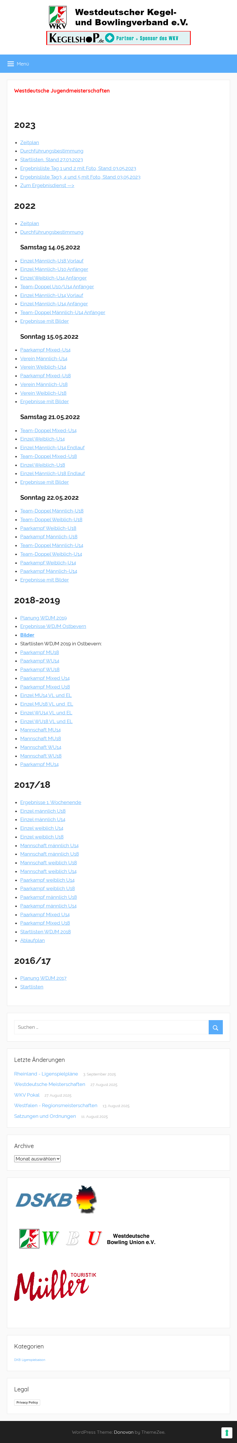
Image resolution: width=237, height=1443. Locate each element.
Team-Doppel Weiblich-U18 (51, 519)
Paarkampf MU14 (39, 764)
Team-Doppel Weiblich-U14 (51, 554)
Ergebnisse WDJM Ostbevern (53, 626)
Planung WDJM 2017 (43, 978)
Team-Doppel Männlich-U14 (51, 545)
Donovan (124, 1432)
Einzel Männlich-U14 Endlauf (52, 447)
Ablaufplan (32, 940)
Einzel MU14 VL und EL (46, 695)
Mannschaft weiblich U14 (48, 871)
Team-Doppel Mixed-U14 (48, 430)
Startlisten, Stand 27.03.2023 (51, 159)
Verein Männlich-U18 (44, 384)
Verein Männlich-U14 (43, 358)
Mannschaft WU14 (40, 747)
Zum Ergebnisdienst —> (47, 185)
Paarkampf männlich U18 (48, 897)
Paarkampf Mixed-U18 (45, 376)
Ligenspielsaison (33, 1359)
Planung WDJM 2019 (43, 618)
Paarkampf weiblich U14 (47, 880)
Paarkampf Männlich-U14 (48, 571)
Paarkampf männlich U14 (48, 906)
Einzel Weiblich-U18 (42, 465)
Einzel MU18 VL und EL (46, 704)
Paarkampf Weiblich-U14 (48, 563)
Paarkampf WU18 (40, 669)
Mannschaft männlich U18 (49, 854)
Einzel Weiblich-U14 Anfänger (53, 278)
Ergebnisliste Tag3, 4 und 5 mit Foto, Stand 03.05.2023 (80, 177)
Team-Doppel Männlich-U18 (52, 511)
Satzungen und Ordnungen (45, 1116)
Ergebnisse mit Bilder (44, 321)
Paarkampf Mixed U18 (45, 687)
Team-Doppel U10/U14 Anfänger (57, 286)
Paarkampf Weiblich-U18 (48, 528)
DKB (17, 1359)
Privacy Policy (27, 1402)
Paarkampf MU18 (39, 652)
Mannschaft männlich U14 (49, 845)
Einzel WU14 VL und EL (46, 713)
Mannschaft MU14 (40, 730)
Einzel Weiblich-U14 (42, 439)
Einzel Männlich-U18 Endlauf (52, 473)
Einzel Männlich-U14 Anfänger (54, 304)
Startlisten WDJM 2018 (45, 932)
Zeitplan (29, 142)
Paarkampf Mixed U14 (45, 678)
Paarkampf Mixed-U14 (45, 350)
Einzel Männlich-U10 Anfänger (54, 269)
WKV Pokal (26, 1095)
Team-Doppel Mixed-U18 (48, 456)
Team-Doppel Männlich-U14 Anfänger (62, 312)
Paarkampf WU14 (39, 661)
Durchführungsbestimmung (52, 151)
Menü (23, 64)
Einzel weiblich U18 (42, 837)
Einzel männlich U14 (42, 819)
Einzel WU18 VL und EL (46, 721)
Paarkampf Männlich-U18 (48, 536)
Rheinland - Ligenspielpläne (46, 1074)
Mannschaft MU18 (40, 738)
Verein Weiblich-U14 (43, 367)
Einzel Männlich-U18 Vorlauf (52, 261)
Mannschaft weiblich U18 (48, 863)
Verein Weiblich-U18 (43, 393)
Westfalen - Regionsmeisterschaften (55, 1105)
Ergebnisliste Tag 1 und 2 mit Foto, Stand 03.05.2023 (78, 168)
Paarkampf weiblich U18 (47, 888)
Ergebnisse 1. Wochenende (50, 802)
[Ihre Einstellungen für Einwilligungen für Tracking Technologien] (226, 1432)
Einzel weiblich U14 (41, 828)
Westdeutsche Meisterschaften (49, 1084)
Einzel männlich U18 (43, 811)
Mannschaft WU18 (41, 756)
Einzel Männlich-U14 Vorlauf (51, 295)
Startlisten (31, 987)
